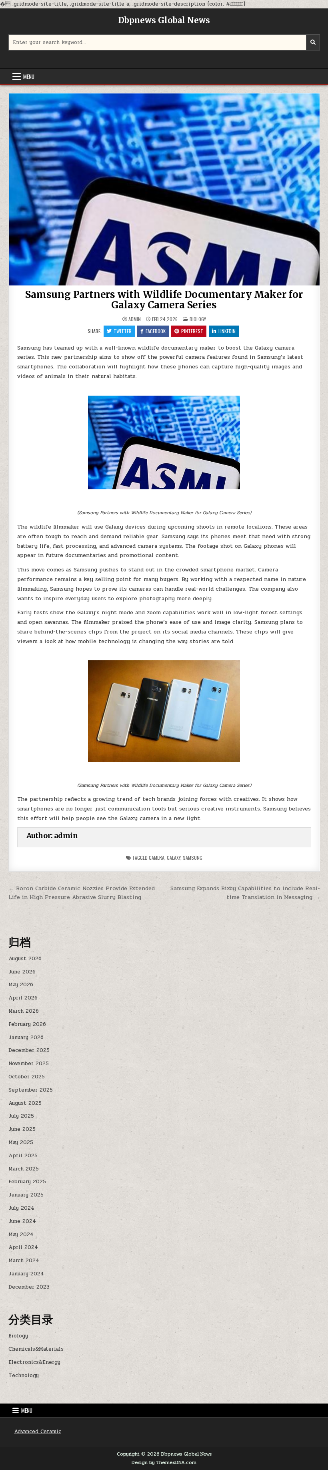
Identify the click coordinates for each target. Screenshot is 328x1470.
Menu (28, 76)
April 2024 (23, 1247)
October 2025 (26, 1077)
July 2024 (21, 1208)
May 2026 (20, 985)
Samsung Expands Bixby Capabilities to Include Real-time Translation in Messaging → (245, 893)
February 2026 (27, 1024)
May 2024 (21, 1235)
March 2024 (23, 1261)
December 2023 (29, 1287)
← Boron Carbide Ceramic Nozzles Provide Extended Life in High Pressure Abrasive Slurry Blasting (81, 893)
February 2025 (27, 1182)
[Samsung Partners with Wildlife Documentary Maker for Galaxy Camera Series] (164, 443)
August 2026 (25, 959)
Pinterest (192, 331)
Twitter (123, 331)
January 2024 (26, 1274)
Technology (23, 1375)
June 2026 (22, 972)
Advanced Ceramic (37, 1432)
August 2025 (25, 1103)
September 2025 (30, 1090)
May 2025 (20, 1142)
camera (156, 857)
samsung (192, 857)
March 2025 (23, 1169)
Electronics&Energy (34, 1362)
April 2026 (23, 998)
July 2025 (21, 1116)
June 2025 (22, 1129)
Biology (198, 319)
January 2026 (26, 1038)
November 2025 (28, 1064)
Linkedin (227, 331)
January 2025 (26, 1195)
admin (134, 319)
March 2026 (23, 1011)
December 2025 (29, 1050)
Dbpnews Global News (164, 20)
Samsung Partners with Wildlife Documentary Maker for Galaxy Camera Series (164, 299)
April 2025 (23, 1156)
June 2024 (22, 1221)
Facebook (156, 331)
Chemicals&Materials (36, 1349)
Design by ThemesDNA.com (164, 1462)
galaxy (173, 857)
